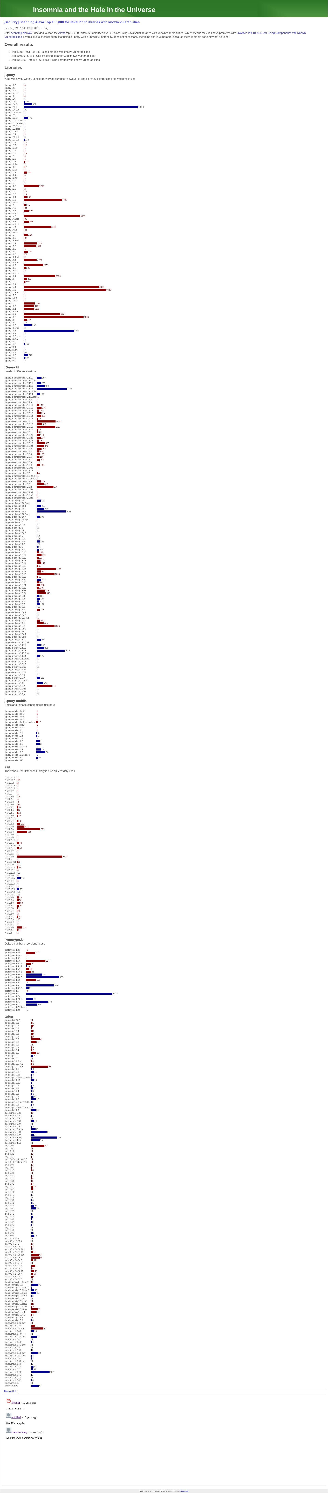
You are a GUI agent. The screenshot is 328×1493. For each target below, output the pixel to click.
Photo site (184, 1491)
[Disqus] (164, 1439)
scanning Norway (21, 33)
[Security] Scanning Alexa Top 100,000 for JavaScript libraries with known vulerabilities (72, 22)
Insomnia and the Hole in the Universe (94, 9)
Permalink (10, 1391)
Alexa (61, 33)
